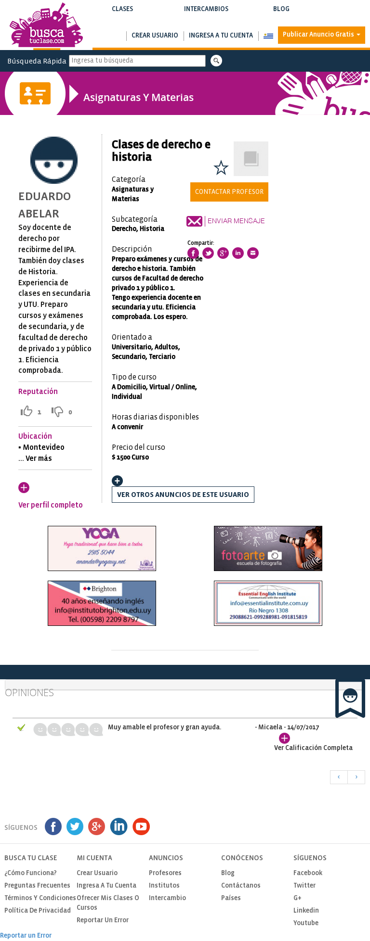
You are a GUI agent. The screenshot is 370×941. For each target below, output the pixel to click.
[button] (268, 36)
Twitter (304, 886)
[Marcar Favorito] (221, 167)
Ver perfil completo (50, 505)
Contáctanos (241, 886)
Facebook (307, 873)
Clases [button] (122, 14)
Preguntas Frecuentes (37, 886)
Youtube (305, 923)
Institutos (164, 886)
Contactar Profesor (229, 192)
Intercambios (206, 14)
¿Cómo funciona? (30, 873)
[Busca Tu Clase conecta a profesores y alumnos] (46, 26)
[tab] (185, 685)
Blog (281, 14)
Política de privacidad (37, 911)
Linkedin (306, 911)
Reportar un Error (103, 920)
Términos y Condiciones (40, 898)
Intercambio (167, 898)
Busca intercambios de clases (206, 19)
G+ (297, 898)
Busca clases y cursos (122, 19)
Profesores (165, 873)
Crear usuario (155, 36)
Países (231, 898)
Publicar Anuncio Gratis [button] (319, 35)
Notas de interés (281, 19)
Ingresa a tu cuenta (221, 36)
